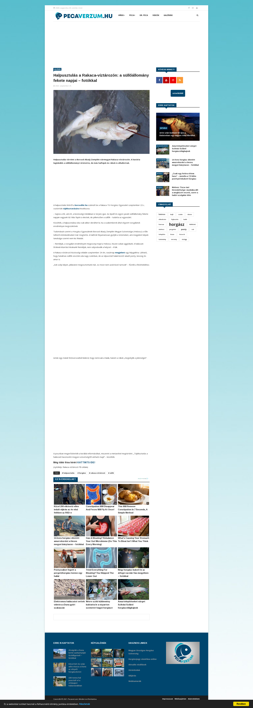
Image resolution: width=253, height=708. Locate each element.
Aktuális (163, 128)
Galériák (168, 15)
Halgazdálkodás (162, 146)
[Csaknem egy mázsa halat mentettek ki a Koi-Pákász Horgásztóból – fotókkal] (107, 662)
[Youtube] (197, 8)
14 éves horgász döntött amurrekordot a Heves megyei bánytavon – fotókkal (185, 162)
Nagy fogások (161, 159)
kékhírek (192, 224)
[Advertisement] (126, 41)
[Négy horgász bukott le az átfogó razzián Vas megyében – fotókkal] (119, 653)
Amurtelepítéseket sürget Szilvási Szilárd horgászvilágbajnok (184, 148)
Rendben (241, 703)
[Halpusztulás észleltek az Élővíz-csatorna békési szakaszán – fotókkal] (107, 653)
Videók (155, 15)
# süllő (111, 473)
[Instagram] (193, 8)
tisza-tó (182, 234)
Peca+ (132, 15)
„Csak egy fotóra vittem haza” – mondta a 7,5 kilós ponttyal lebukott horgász (184, 176)
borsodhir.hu (81, 205)
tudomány (162, 239)
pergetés (172, 229)
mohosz (161, 229)
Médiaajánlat (180, 699)
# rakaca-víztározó (97, 473)
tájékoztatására (71, 208)
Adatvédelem (194, 699)
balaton (162, 214)
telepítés (162, 234)
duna (190, 214)
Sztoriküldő (177, 93)
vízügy (184, 239)
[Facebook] (189, 8)
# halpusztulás (68, 473)
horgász (176, 224)
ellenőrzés (162, 219)
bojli (171, 214)
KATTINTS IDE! (86, 462)
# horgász (81, 473)
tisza (172, 234)
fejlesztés (174, 219)
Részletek (84, 704)
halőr (185, 219)
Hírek (121, 15)
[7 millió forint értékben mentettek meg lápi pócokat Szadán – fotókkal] (107, 672)
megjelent (120, 252)
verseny (174, 239)
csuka (180, 214)
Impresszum (167, 699)
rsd (193, 229)
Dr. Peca (144, 15)
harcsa (161, 224)
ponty (184, 229)
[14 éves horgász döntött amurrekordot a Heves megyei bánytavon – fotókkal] (96, 662)
